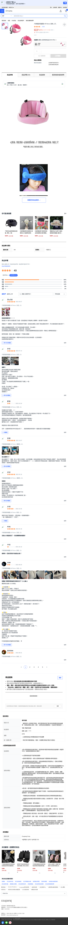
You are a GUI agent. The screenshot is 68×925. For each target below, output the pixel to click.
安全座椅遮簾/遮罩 (49, 884)
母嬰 (9, 20)
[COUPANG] (6, 901)
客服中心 (60, 7)
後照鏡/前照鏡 (36, 881)
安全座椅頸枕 (18, 881)
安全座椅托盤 (5, 884)
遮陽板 (3, 881)
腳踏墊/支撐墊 (13, 884)
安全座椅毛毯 (10, 881)
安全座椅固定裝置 (39, 884)
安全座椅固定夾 (22, 884)
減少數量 (40, 50)
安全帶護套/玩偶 (27, 881)
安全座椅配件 (21, 20)
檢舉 (58, 706)
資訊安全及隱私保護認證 (14, 889)
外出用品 (14, 20)
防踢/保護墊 (44, 881)
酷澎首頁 (4, 20)
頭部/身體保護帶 (30, 20)
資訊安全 (3, 889)
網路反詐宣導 (34, 889)
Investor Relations (12, 886)
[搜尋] (65, 16)
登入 (51, 7)
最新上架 (10, 294)
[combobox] (60, 294)
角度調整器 (30, 884)
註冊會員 (55, 7)
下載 (65, 3)
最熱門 (4, 294)
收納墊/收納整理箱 (53, 881)
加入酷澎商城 (25, 889)
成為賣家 (65, 7)
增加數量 (40, 52)
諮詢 (60, 677)
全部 (3, 16)
